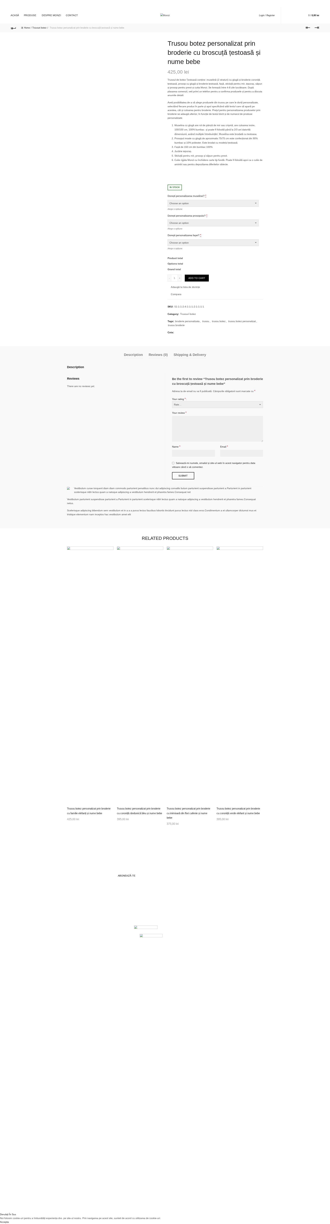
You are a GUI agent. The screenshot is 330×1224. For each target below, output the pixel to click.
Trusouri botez (39, 27)
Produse (30, 15)
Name (176, 446)
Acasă (15, 15)
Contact (72, 15)
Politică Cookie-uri (177, 915)
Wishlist (298, 14)
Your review (179, 412)
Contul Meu (107, 907)
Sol (102, 917)
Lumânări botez (75, 902)
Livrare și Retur (176, 897)
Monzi (154, 1207)
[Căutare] (289, 15)
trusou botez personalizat (242, 321)
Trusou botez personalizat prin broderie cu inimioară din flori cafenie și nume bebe (188, 813)
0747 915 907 (50, 3)
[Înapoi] (13, 27)
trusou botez (219, 321)
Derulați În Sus (8, 1214)
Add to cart (196, 278)
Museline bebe (75, 907)
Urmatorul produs (316, 27)
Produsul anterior (308, 27)
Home (27, 27)
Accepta (4, 1222)
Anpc (103, 912)
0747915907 (141, 906)
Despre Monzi (51, 15)
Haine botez (73, 912)
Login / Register (267, 15)
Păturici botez (74, 917)
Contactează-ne (176, 920)
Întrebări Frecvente (111, 902)
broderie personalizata (187, 321)
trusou (205, 321)
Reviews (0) (158, 355)
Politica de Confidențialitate (176, 903)
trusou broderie (176, 325)
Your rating (179, 399)
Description (133, 355)
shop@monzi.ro (151, 917)
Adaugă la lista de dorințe (185, 287)
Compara (176, 294)
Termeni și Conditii (178, 910)
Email (224, 446)
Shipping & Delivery (190, 355)
